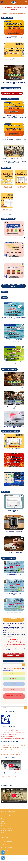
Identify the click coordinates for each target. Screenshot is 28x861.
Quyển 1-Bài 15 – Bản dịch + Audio (14, 612)
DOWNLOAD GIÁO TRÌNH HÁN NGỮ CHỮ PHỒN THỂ (13, 745)
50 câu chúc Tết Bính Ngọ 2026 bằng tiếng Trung (14, 467)
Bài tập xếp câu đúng (11, 778)
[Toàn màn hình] (25, 801)
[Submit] (23, 664)
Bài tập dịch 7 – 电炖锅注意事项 (8, 734)
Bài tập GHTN (3, 778)
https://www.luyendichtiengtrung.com (14, 14)
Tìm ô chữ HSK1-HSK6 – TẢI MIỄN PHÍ (10, 747)
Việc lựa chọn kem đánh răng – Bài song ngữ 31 (14, 426)
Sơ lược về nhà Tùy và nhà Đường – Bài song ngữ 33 (14, 82)
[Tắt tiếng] (23, 801)
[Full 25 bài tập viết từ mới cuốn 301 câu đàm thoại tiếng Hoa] (7, 200)
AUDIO (2, 776)
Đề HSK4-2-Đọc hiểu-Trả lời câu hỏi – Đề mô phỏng (14, 237)
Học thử (22, 778)
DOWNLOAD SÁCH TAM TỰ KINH (8, 736)
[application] (14, 795)
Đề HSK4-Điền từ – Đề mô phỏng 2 (14, 279)
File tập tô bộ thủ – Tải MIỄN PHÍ (14, 448)
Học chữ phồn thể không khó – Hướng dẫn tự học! (12, 752)
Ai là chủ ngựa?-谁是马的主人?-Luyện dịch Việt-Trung (14, 158)
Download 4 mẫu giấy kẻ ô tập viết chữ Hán (11, 749)
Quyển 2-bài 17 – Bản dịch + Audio (14, 574)
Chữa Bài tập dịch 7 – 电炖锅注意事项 (14, 531)
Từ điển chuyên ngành (6, 815)
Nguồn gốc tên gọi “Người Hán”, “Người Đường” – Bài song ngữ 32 (14, 406)
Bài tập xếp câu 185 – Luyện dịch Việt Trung (14, 37)
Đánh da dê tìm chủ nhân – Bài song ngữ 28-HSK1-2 (13, 732)
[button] (2, 2)
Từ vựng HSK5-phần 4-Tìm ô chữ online (14, 486)
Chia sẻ (18, 778)
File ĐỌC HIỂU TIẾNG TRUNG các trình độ (14, 59)
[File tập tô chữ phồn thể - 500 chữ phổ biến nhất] (7, 177)
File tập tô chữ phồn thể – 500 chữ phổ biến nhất (7, 187)
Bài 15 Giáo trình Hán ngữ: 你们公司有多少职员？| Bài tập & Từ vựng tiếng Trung (14, 362)
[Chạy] (3, 801)
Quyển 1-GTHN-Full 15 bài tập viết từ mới (21, 187)
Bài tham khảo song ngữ (16, 776)
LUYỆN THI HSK (4, 781)
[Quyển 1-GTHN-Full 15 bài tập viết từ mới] (21, 177)
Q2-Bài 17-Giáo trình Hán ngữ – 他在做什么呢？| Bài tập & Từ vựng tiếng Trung (14, 318)
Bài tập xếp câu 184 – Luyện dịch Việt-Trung (14, 137)
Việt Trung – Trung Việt (17, 815)
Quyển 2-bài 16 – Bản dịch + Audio (14, 593)
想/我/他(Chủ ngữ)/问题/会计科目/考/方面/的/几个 (13, 738)
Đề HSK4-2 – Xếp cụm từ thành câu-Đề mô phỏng (14, 258)
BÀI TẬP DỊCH (7, 776)
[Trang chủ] (14, 2)
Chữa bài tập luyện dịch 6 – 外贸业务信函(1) (14, 552)
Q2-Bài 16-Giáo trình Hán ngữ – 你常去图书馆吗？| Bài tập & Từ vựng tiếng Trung (14, 340)
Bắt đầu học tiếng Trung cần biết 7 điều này (11, 754)
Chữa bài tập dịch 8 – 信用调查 (14, 510)
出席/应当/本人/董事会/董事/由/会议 (9, 730)
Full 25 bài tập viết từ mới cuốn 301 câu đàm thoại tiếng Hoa (7, 210)
